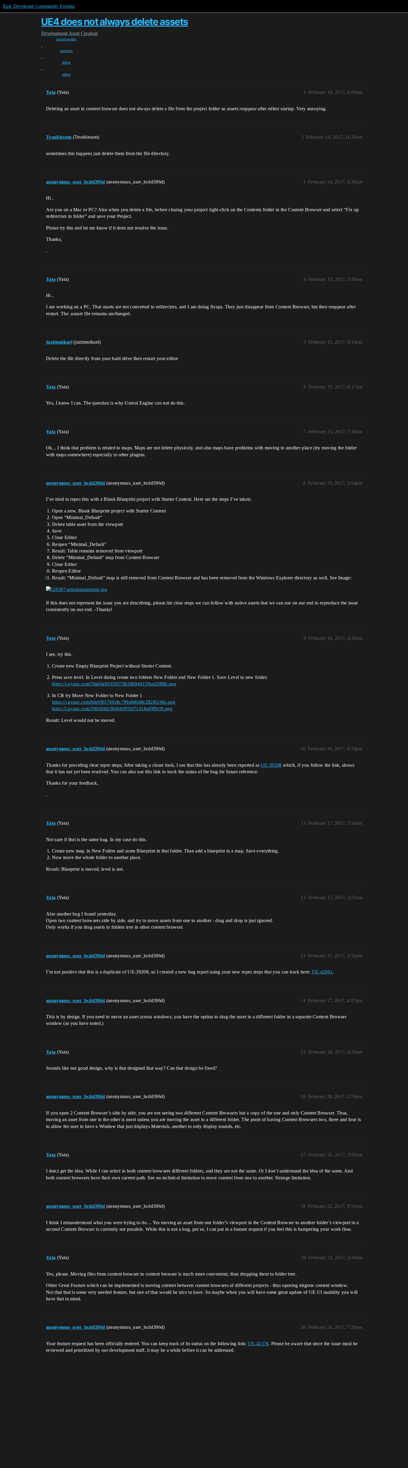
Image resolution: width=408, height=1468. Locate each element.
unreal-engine (66, 39)
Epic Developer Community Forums (39, 6)
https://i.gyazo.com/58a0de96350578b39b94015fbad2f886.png (114, 683)
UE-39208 (271, 765)
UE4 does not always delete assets (114, 21)
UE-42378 (258, 1343)
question (66, 51)
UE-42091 (322, 971)
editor (66, 74)
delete (66, 62)
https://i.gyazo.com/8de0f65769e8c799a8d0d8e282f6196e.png (113, 702)
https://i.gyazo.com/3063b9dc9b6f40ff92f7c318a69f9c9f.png (112, 708)
